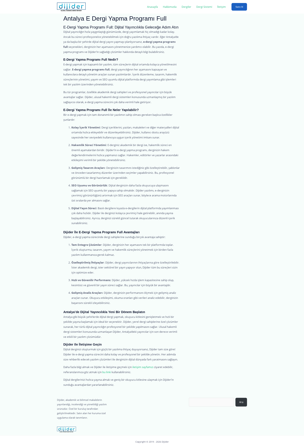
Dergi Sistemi (204, 7)
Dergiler (186, 7)
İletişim (221, 7)
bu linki (106, 372)
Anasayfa (152, 7)
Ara (241, 402)
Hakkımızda (170, 7)
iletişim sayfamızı (142, 367)
